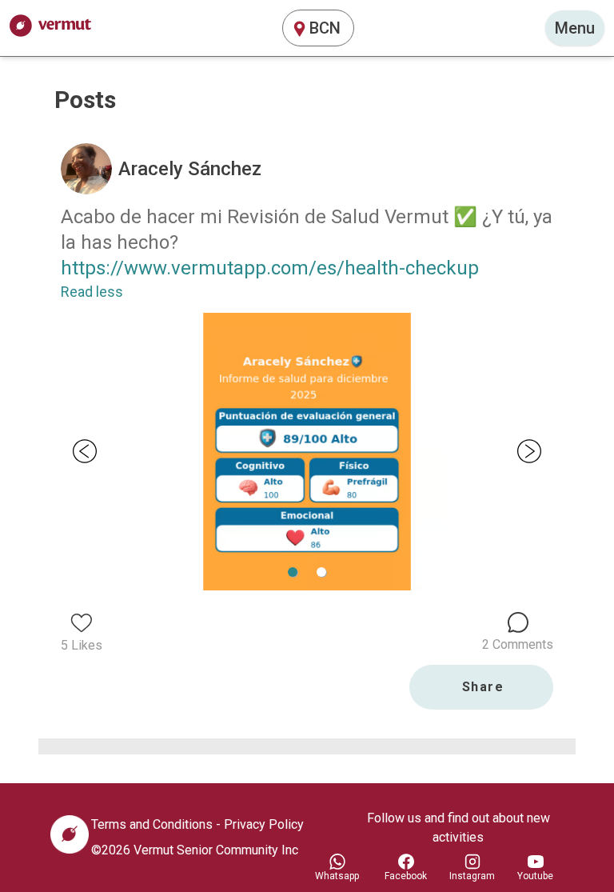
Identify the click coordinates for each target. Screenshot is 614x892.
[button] (321, 572)
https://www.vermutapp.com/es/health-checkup (270, 268)
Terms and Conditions (152, 824)
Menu (575, 28)
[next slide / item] (529, 451)
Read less (92, 291)
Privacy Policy (264, 824)
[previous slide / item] (85, 451)
